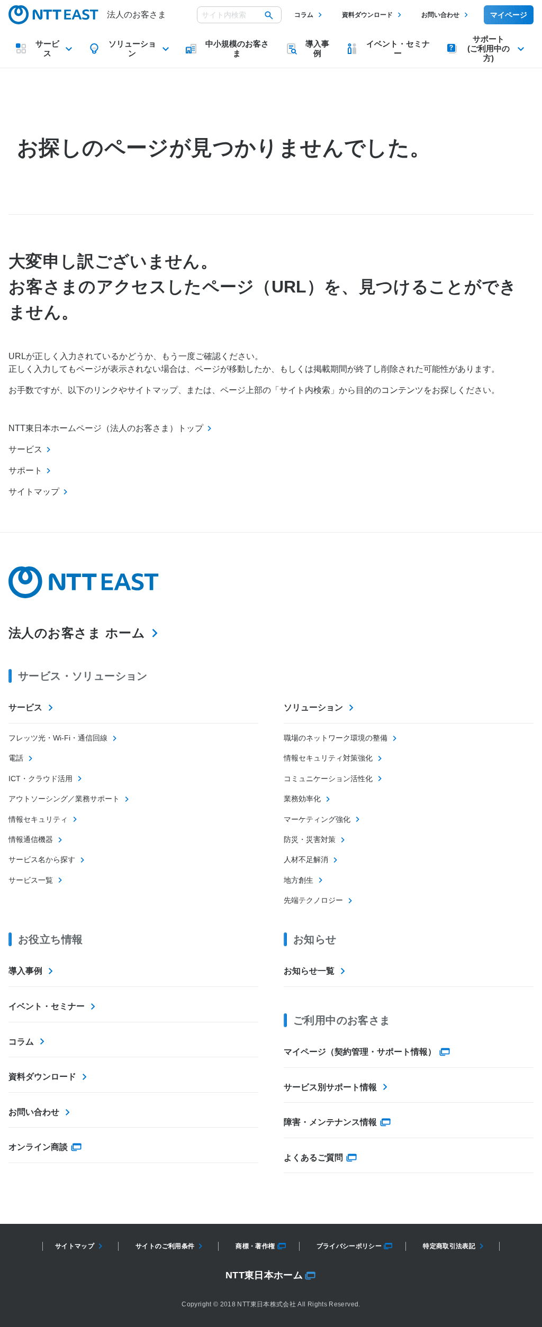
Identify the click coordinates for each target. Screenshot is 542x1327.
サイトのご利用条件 (165, 1246)
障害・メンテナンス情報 (330, 1122)
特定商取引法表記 (449, 1246)
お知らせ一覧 (309, 970)
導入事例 (25, 970)
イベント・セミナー (46, 1006)
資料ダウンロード (367, 15)
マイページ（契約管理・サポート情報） (360, 1051)
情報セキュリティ (38, 819)
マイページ (508, 15)
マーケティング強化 (317, 819)
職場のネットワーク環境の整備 (335, 738)
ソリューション (313, 707)
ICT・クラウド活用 (40, 778)
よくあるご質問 (313, 1157)
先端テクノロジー (313, 900)
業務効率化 (302, 798)
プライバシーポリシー (349, 1246)
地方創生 (298, 880)
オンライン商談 (38, 1146)
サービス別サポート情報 (330, 1087)
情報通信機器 (30, 839)
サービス (25, 707)
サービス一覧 (30, 880)
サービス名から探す (41, 859)
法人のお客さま (136, 14)
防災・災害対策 (310, 839)
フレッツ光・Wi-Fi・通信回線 (57, 738)
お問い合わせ (440, 15)
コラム (303, 15)
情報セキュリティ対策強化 (328, 758)
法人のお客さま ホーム (76, 633)
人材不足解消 (306, 859)
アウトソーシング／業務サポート (64, 798)
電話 (15, 758)
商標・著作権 (255, 1246)
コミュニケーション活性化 (328, 778)
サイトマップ (74, 1246)
